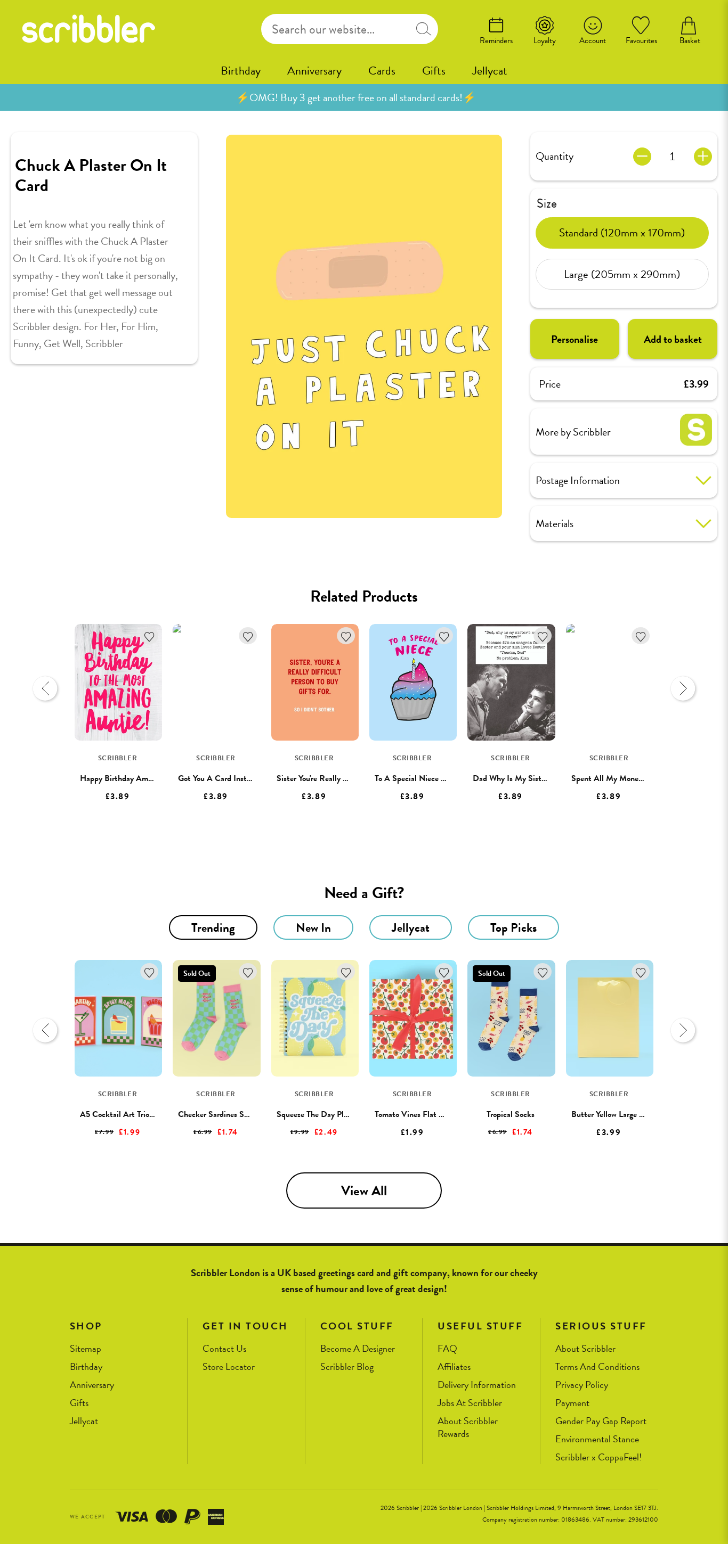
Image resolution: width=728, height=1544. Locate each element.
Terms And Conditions (597, 1367)
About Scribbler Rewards (468, 1428)
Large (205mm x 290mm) (622, 273)
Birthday (241, 70)
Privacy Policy (581, 1385)
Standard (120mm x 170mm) (622, 232)
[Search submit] (423, 29)
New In (313, 927)
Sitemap (85, 1349)
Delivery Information (477, 1385)
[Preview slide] (45, 688)
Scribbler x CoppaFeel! (598, 1457)
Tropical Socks (511, 1114)
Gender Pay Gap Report (600, 1421)
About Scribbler (585, 1349)
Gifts (434, 70)
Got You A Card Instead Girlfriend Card (245, 778)
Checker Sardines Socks (218, 1114)
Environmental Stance (597, 1439)
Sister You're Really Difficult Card (334, 778)
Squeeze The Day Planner (319, 1114)
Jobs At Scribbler (470, 1403)
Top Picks (513, 927)
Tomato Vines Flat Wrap (415, 1114)
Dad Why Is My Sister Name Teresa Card (542, 778)
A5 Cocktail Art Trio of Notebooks (138, 1114)
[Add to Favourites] (149, 636)
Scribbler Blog (347, 1367)
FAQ (447, 1349)
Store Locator (229, 1367)
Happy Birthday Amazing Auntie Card (144, 778)
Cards (381, 70)
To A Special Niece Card (416, 778)
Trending (213, 927)
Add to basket (673, 339)
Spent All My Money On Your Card (631, 778)
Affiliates (454, 1367)
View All (364, 1190)
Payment (572, 1403)
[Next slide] (682, 688)
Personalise (574, 339)
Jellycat (489, 70)
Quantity (554, 156)
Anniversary (314, 70)
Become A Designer (357, 1349)
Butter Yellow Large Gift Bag (619, 1114)
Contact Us (224, 1349)
